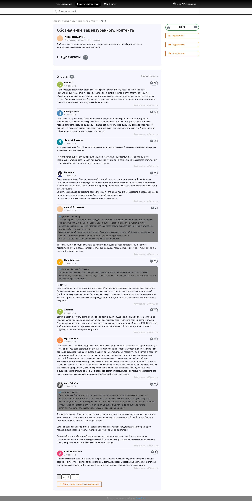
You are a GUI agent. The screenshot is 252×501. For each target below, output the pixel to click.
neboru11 (69, 82)
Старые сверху (148, 76)
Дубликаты (74, 57)
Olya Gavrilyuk (71, 338)
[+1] (168, 27)
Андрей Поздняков (75, 37)
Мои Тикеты (110, 4)
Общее (94, 21)
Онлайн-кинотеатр (80, 21)
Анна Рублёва (71, 383)
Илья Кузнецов (72, 260)
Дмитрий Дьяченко (74, 140)
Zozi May (68, 309)
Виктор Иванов (72, 111)
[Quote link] (60, 217)
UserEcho (140, 498)
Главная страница (63, 4)
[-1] (195, 27)
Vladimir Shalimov (73, 451)
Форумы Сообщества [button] (87, 4)
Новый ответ (178, 53)
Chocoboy (69, 172)
